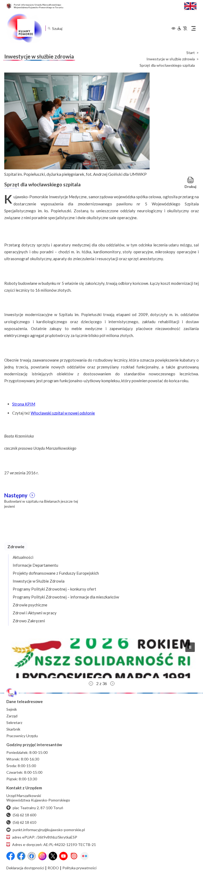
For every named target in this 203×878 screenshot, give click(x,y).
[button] (101, 658)
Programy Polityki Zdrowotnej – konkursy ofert (54, 589)
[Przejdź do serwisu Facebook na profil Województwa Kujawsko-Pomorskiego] (10, 856)
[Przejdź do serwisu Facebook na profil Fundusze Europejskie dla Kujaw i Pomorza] (21, 856)
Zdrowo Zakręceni (29, 620)
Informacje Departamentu (35, 565)
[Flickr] (84, 856)
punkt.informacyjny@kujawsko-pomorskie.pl (49, 829)
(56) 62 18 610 (24, 822)
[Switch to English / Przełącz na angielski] (190, 5)
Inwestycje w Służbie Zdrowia (38, 581)
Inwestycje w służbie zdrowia (170, 59)
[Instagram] (42, 856)
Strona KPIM (23, 404)
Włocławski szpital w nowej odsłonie (63, 413)
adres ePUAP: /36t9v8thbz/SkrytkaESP (44, 837)
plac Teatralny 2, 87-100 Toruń (38, 807)
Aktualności (23, 557)
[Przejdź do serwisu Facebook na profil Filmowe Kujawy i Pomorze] (31, 856)
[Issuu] (74, 856)
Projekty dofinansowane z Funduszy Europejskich (56, 573)
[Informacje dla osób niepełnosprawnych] (182, 28)
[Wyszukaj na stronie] (49, 28)
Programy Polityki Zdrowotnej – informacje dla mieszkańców (66, 597)
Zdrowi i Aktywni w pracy (35, 612)
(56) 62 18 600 (24, 815)
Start (190, 53)
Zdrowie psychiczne (30, 604)
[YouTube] (63, 856)
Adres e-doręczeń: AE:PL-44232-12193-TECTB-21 (54, 844)
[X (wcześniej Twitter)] (53, 856)
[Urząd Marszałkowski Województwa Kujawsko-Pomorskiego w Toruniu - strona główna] (24, 28)
